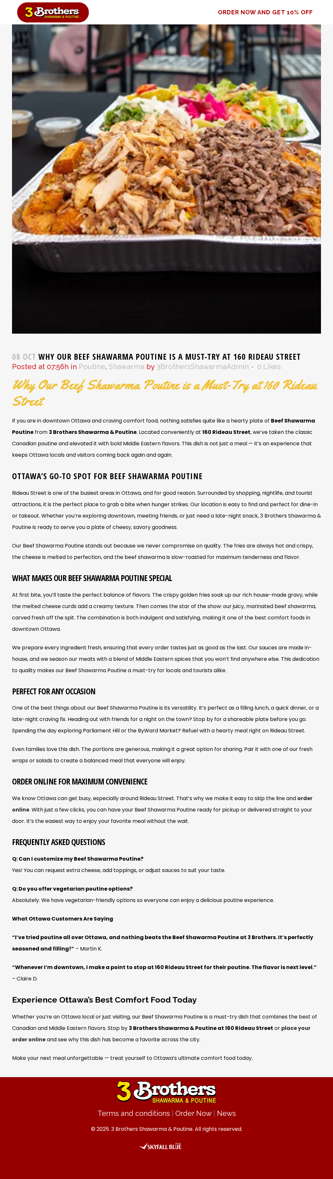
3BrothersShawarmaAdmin (202, 366)
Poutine (92, 366)
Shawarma (126, 366)
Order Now (193, 1113)
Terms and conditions (134, 1113)
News (226, 1113)
